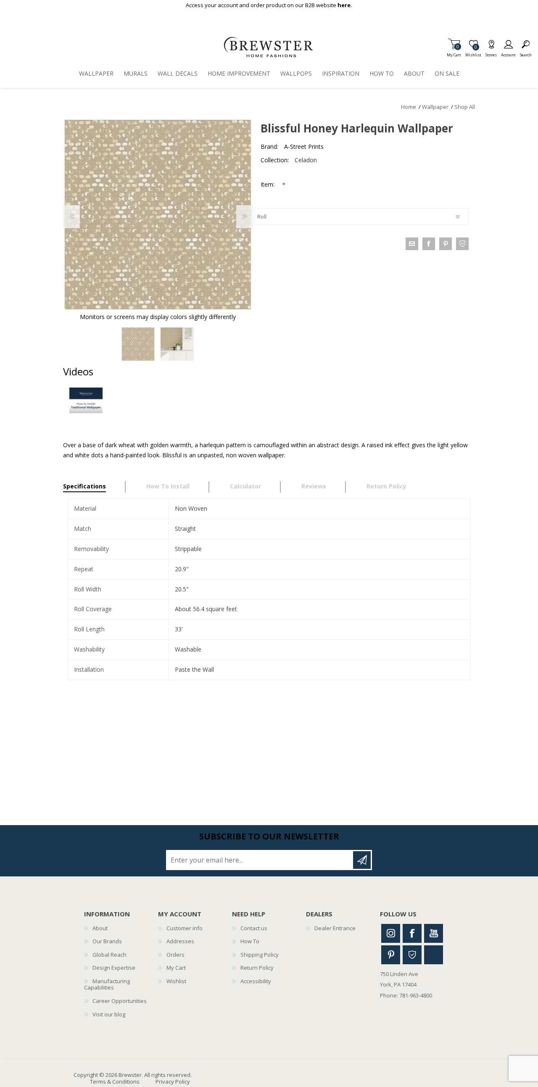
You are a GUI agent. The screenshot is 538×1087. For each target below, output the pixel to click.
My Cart (454, 52)
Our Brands (107, 941)
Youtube (433, 933)
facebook (428, 243)
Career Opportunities (119, 1001)
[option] (138, 344)
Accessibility (255, 981)
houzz (462, 243)
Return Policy (257, 967)
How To (249, 941)
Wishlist (176, 981)
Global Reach (109, 954)
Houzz (412, 954)
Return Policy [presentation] (386, 486)
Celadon (306, 160)
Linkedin (433, 954)
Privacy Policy (173, 1081)
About (100, 928)
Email (412, 243)
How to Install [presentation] (168, 486)
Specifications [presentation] (84, 486)
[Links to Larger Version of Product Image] (158, 214)
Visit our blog (108, 1014)
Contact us (253, 928)
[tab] (94, 487)
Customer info (184, 928)
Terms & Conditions (115, 1081)
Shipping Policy (259, 954)
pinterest (445, 243)
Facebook (412, 933)
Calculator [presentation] (245, 486)
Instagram (390, 933)
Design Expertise (113, 967)
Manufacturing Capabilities (107, 984)
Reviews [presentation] (313, 486)
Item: (268, 184)
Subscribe (362, 860)
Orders (175, 954)
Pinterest (390, 954)
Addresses (180, 941)
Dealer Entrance (335, 928)
